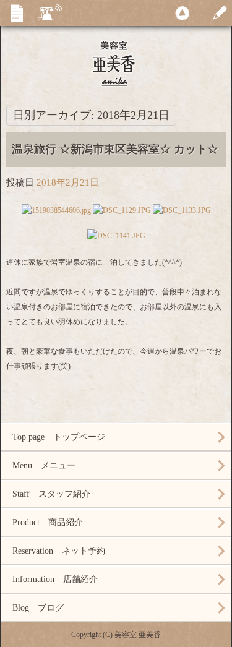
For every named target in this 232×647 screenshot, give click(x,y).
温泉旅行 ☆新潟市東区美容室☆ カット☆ (115, 149)
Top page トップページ (58, 437)
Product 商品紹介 (47, 522)
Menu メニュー (43, 465)
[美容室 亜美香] (116, 62)
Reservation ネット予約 (58, 550)
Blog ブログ (38, 607)
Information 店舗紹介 (55, 579)
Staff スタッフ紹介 (51, 494)
